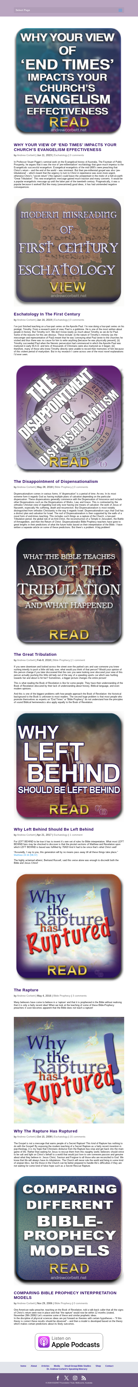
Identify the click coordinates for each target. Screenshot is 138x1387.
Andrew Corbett (26, 155)
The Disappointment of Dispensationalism (56, 481)
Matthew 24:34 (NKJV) (25, 855)
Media (57, 1366)
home (23, 1366)
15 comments (77, 1136)
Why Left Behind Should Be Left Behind (54, 829)
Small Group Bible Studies (78, 1366)
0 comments (77, 155)
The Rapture (26, 990)
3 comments (80, 995)
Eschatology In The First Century (47, 314)
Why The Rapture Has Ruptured (45, 1131)
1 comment (78, 660)
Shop (98, 1366)
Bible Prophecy (63, 487)
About (34, 1366)
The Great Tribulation (35, 654)
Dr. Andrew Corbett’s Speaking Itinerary (67, 1369)
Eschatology (61, 155)
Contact (109, 1366)
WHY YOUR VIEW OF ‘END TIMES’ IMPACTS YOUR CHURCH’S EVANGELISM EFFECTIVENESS (65, 147)
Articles (45, 1366)
